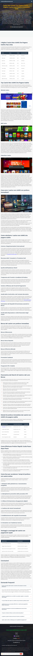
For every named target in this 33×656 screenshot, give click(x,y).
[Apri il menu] (31, 1)
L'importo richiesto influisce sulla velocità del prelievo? (13, 612)
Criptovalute (4, 426)
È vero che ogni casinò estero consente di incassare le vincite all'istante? (14, 586)
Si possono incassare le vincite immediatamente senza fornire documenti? (14, 609)
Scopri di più (17, 653)
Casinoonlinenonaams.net (7, 1)
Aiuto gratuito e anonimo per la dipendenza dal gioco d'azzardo (16, 640)
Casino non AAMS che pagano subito (16, 626)
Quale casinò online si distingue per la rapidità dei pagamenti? (14, 619)
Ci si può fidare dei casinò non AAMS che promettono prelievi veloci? (15, 600)
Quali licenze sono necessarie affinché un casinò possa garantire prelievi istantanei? (15, 605)
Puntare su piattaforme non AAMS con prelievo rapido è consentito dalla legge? (15, 597)
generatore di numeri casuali (11, 254)
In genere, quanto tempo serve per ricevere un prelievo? (13, 616)
